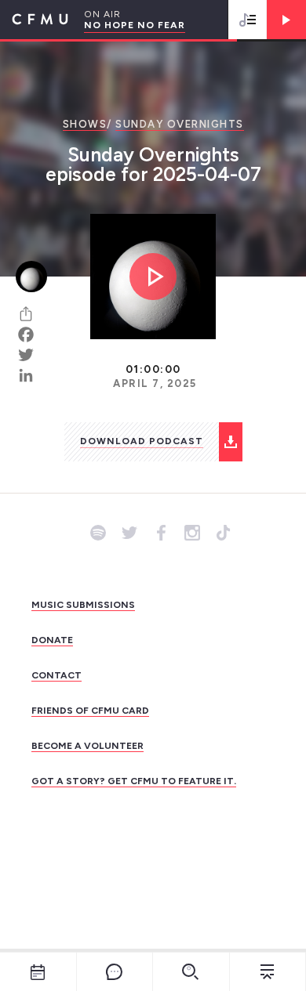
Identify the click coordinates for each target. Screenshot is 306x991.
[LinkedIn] (31, 375)
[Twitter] (31, 355)
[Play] (286, 19)
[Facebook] (31, 334)
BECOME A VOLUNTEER (87, 745)
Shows (85, 124)
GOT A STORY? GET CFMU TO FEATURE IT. (133, 781)
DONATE (52, 640)
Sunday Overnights (179, 124)
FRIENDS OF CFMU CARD (90, 710)
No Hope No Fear (134, 25)
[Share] (31, 314)
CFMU (34, 19)
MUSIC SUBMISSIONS (83, 604)
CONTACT (56, 675)
